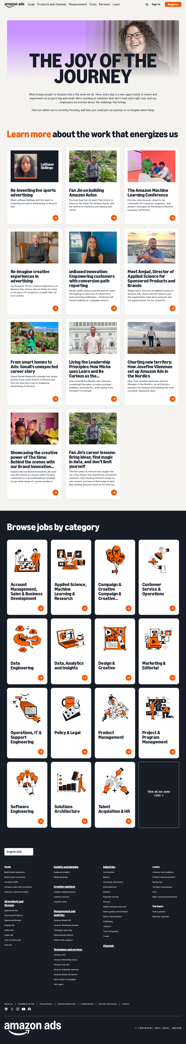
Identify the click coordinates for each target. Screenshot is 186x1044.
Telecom (107, 926)
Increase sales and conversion (18, 887)
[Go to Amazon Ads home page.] (32, 1028)
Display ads (9, 925)
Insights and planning (66, 867)
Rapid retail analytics (63, 940)
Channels (108, 945)
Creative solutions (64, 886)
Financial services (111, 896)
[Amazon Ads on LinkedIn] (6, 1009)
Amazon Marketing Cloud (65, 959)
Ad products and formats (13, 903)
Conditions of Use (26, 1004)
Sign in (156, 4)
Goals (31, 4)
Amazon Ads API (61, 964)
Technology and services (68, 949)
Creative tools (60, 901)
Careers (125, 1004)
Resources (157, 882)
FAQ (154, 892)
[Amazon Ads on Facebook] (29, 1009)
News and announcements (165, 896)
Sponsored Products (13, 915)
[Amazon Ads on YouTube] (23, 1009)
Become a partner (161, 916)
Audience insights (62, 872)
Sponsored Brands (12, 920)
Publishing (108, 921)
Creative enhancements (65, 892)
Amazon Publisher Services (66, 969)
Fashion (106, 892)
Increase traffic (11, 882)
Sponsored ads (11, 910)
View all (8, 945)
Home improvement (112, 916)
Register (173, 4)
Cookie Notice (87, 1004)
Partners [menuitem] (158, 906)
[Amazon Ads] (12, 4)
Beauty (106, 877)
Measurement (78, 4)
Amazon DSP (60, 954)
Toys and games (110, 931)
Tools (92, 4)
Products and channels (52, 4)
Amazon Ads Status (108, 1004)
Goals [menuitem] (7, 867)
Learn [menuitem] (156, 867)
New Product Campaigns (65, 979)
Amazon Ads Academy (163, 872)
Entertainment (110, 887)
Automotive (108, 872)
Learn (116, 4)
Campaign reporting (63, 930)
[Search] (147, 4)
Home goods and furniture (115, 911)
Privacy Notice (46, 1004)
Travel (106, 936)
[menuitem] (18, 925)
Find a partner (159, 911)
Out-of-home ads (12, 940)
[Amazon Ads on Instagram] (17, 1009)
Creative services (61, 896)
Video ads (8, 930)
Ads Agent (59, 984)
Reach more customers (15, 877)
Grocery (106, 901)
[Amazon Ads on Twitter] (12, 1009)
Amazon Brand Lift (62, 920)
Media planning (61, 877)
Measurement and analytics (64, 913)
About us (8, 1004)
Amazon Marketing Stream (66, 925)
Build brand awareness (14, 872)
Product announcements (164, 877)
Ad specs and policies (162, 887)
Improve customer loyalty (16, 892)
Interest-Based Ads (67, 1004)
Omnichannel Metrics (63, 935)
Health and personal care (114, 906)
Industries (109, 867)
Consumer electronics (113, 882)
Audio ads (8, 935)
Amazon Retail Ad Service (65, 974)
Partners (104, 4)
